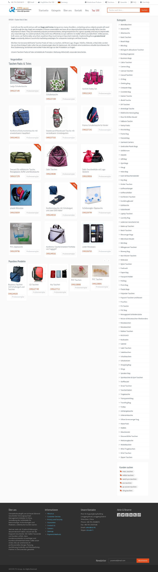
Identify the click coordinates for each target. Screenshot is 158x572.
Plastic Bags (125, 289)
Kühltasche (125, 205)
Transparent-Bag (127, 398)
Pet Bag (123, 281)
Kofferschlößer (126, 192)
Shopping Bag (126, 365)
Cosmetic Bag (126, 92)
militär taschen (128, 475)
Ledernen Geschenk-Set (130, 222)
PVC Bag (124, 310)
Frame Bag (124, 134)
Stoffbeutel (125, 382)
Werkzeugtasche (127, 440)
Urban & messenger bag (130, 419)
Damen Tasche (126, 96)
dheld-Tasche (126, 100)
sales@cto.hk (91, 527)
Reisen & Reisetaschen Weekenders (134, 319)
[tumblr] (135, 515)
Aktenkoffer (125, 29)
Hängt (123, 167)
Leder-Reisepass (89, 247)
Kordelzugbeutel (127, 201)
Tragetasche (125, 394)
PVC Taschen (56, 280)
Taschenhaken (126, 390)
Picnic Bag (124, 285)
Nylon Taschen (126, 264)
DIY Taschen (125, 104)
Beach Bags (125, 41)
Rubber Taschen (127, 331)
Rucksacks (124, 340)
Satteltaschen (126, 352)
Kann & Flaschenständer (130, 176)
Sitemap (50, 531)
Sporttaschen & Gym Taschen (132, 377)
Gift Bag (124, 159)
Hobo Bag (124, 171)
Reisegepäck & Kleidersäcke (131, 314)
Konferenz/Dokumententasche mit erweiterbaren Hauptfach (24, 132)
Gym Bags (124, 163)
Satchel (123, 344)
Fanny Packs (125, 125)
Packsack (124, 268)
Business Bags (126, 58)
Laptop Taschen (127, 213)
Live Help (146, 2)
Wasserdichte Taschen (129, 436)
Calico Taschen (126, 62)
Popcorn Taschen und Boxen (131, 298)
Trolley (123, 407)
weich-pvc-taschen (130, 479)
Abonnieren (142, 560)
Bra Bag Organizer (127, 54)
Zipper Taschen (126, 457)
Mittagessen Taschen (129, 247)
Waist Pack (125, 424)
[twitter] (123, 515)
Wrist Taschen (126, 453)
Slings (123, 369)
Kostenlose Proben (94, 2)
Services (111, 2)
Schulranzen (125, 361)
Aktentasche (125, 33)
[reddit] (139, 515)
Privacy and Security (54, 519)
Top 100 (95, 10)
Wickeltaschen (126, 445)
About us (50, 513)
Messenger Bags (127, 234)
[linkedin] (131, 515)
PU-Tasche (125, 306)
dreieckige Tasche (127, 108)
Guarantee (51, 522)
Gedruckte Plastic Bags (129, 146)
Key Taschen (35, 284)
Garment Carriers (127, 142)
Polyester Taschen (128, 293)
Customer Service (53, 516)
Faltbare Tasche (127, 121)
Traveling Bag (126, 403)
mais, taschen (128, 471)
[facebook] (118, 515)
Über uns (68, 10)
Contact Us (51, 525)
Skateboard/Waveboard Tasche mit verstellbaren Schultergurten (60, 132)
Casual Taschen (127, 75)
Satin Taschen (51, 169)
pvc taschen (127, 483)
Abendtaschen (126, 24)
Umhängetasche (127, 411)
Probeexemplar (32, 91)
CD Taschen (13, 284)
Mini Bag (124, 243)
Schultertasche (52, 94)
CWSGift (11, 20)
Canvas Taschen (127, 71)
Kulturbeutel (125, 209)
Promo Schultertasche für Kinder (95, 125)
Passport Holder (127, 276)
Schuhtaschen (126, 356)
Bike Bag (124, 45)
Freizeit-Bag (125, 138)
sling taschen (127, 490)
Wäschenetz (125, 432)
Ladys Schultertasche (18, 86)
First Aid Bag (125, 129)
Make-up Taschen (127, 226)
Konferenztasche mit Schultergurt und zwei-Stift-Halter (59, 209)
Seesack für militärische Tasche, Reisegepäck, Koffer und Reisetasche (24, 170)
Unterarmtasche (127, 415)
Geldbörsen (125, 150)
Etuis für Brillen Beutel (129, 117)
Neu (87, 10)
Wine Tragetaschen (128, 449)
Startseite (44, 10)
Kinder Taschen (126, 184)
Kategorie (56, 10)
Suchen (144, 10)
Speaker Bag (125, 373)
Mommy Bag (125, 251)
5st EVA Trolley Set (89, 89)
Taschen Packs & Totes (21, 20)
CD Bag (123, 79)
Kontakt (78, 10)
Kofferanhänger (127, 188)
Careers (50, 528)
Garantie (123, 2)
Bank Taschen (126, 37)
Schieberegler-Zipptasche (92, 208)
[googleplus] (127, 515)
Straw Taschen (126, 386)
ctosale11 (89, 530)
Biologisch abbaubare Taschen (132, 50)
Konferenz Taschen (128, 197)
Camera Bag (125, 66)
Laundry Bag (125, 218)
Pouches (124, 302)
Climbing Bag (125, 83)
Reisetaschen (126, 323)
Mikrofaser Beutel (127, 239)
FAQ (134, 2)
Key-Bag (124, 180)
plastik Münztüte (16, 208)
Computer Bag (126, 87)
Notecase (124, 260)
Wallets (123, 428)
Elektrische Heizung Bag (129, 113)
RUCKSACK (125, 335)
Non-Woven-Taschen (128, 255)
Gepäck (123, 155)
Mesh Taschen (126, 230)
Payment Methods (54, 534)
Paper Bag (124, 272)
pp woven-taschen (130, 487)
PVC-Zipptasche (16, 247)
